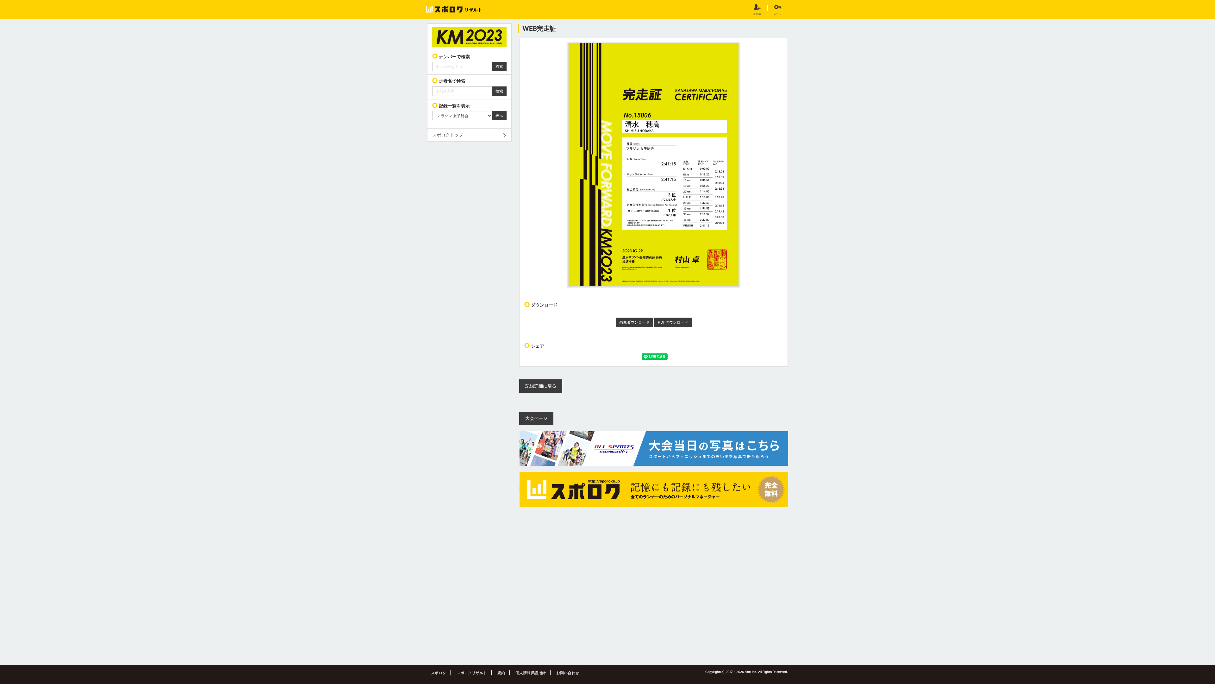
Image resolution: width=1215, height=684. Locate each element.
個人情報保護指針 (530, 672)
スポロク (438, 672)
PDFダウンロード (673, 322)
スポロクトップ (447, 134)
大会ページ (536, 418)
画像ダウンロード (634, 322)
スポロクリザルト (472, 672)
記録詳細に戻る (540, 386)
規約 (501, 672)
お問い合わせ (567, 672)
